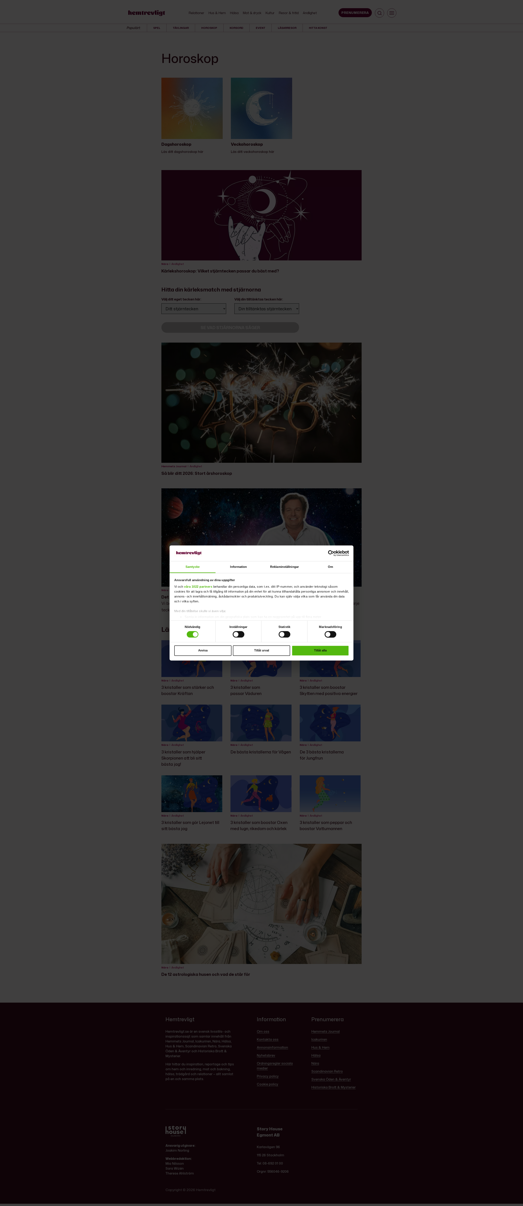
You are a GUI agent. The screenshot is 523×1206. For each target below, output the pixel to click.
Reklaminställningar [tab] (284, 566)
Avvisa (203, 650)
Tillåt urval (261, 650)
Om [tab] (330, 566)
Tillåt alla (320, 650)
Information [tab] (238, 566)
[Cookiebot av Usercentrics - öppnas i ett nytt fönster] (331, 553)
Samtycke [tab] (193, 566)
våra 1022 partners (198, 586)
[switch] (238, 634)
